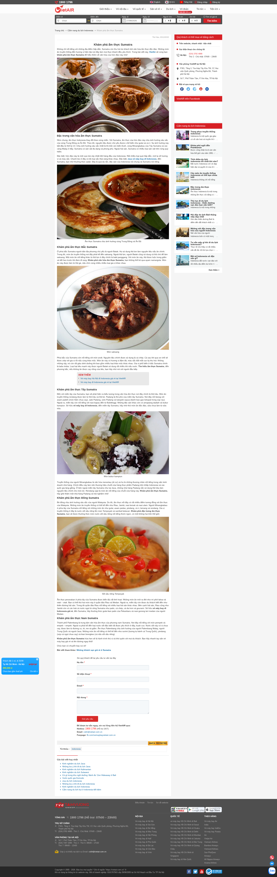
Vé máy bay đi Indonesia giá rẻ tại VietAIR (100, 382)
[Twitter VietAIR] (188, 89)
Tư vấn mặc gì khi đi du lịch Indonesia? (204, 243)
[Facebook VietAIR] (182, 89)
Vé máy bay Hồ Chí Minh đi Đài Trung (186, 842)
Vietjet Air (208, 838)
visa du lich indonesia (71, 781)
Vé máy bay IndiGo (212, 828)
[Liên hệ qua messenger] (272, 864)
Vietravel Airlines (211, 849)
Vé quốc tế (138, 9)
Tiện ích (214, 9)
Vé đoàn (184, 9)
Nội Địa (139, 816)
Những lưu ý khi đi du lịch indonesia (78, 784)
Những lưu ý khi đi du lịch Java (75, 766)
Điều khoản (140, 803)
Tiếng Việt (188, 2)
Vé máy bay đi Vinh (143, 852)
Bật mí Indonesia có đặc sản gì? (202, 257)
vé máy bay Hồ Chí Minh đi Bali (183, 821)
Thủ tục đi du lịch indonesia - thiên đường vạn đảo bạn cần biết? (203, 203)
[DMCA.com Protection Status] (157, 743)
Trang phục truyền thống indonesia (203, 132)
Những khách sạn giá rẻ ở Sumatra (94, 650)
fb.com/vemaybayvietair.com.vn (101, 735)
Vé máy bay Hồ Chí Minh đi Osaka (185, 828)
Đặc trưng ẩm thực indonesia (200, 188)
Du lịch (170, 9)
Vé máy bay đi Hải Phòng (146, 835)
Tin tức (200, 9)
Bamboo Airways (211, 845)
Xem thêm (213, 270)
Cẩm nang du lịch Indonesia (191, 126)
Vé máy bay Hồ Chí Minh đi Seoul (184, 825)
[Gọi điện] (272, 858)
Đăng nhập (202, 2)
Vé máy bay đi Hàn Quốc (180, 859)
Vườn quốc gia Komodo (72, 778)
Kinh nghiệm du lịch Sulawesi (75, 772)
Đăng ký (216, 2)
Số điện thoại (84, 674)
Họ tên (81, 662)
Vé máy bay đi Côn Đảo (145, 849)
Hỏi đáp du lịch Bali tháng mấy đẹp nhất (203, 216)
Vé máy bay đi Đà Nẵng (145, 828)
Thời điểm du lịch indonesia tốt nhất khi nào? (204, 160)
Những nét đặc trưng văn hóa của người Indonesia (203, 229)
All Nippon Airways (212, 859)
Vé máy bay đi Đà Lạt (144, 845)
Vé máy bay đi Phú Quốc (145, 842)
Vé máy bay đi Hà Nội (144, 821)
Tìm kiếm (212, 21)
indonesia (76, 749)
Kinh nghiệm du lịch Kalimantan (76, 769)
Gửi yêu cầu (87, 719)
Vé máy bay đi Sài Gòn (145, 825)
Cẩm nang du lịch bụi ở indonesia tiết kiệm (81, 789)
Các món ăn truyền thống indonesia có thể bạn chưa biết (204, 175)
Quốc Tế (175, 816)
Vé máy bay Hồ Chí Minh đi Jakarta (185, 838)
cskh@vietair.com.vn (93, 732)
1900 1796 (90, 728)
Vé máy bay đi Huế (143, 838)
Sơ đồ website (162, 803)
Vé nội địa (121, 9)
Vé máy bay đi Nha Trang (146, 832)
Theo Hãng (210, 816)
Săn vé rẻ (155, 9)
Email (80, 686)
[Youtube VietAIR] (200, 89)
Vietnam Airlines (211, 842)
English (157, 2)
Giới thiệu (105, 9)
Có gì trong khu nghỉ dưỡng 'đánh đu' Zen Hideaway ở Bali (88, 775)
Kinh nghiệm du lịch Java (73, 763)
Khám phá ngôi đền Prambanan (200, 146)
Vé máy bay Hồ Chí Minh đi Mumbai (185, 835)
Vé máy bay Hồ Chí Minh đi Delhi (184, 832)
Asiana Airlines (210, 863)
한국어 (172, 2)
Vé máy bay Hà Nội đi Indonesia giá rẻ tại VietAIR (103, 378)
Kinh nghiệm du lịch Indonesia (75, 787)
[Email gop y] (207, 89)
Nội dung (82, 697)
